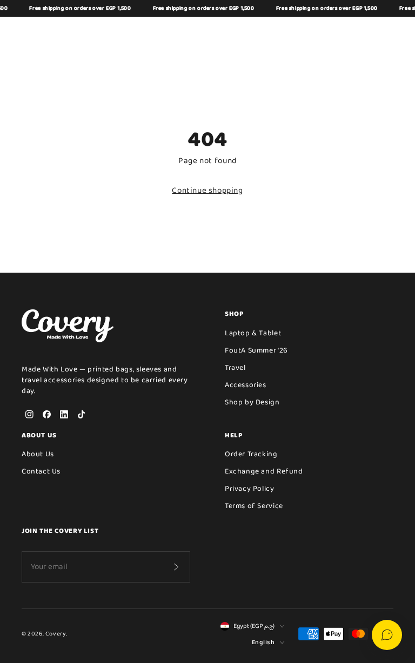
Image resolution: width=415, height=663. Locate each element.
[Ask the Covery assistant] (387, 635)
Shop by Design (252, 402)
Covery (55, 634)
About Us (38, 454)
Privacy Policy (250, 489)
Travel (235, 368)
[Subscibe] (176, 567)
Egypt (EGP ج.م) (254, 626)
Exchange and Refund (264, 471)
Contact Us (41, 471)
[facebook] (46, 414)
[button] (334, 33)
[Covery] (207, 33)
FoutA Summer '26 (256, 350)
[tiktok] (81, 414)
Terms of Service (254, 506)
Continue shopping (207, 190)
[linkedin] (63, 414)
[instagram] (29, 414)
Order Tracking (251, 454)
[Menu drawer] (29, 33)
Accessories (245, 385)
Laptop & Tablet (253, 333)
